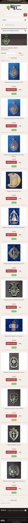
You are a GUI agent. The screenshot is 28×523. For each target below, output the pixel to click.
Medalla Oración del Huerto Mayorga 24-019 (14, 481)
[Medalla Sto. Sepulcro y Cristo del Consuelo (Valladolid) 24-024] (14, 325)
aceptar (2, 520)
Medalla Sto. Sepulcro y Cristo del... (14, 336)
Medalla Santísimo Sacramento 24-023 (14, 372)
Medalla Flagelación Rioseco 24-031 (14, 118)
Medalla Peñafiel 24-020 (14, 445)
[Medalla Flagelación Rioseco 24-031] (14, 107)
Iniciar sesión (24, 2)
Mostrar (20, 53)
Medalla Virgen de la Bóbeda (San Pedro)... (14, 227)
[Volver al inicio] (2, 25)
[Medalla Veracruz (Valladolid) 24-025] (14, 288)
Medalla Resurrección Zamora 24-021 (14, 263)
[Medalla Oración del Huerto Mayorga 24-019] (14, 470)
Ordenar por (3, 53)
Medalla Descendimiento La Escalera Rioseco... (14, 155)
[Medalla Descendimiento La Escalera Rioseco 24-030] (14, 143)
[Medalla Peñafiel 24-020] (14, 433)
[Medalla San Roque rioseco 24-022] (14, 397)
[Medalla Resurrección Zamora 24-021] (14, 252)
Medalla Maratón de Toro (14, 191)
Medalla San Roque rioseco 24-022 (14, 408)
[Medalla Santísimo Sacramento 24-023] (14, 361)
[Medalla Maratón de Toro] (14, 180)
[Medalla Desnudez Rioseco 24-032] (14, 71)
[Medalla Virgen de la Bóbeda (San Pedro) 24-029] (14, 216)
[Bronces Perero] (14, 7)
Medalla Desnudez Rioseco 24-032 (14, 82)
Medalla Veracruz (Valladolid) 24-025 (14, 300)
